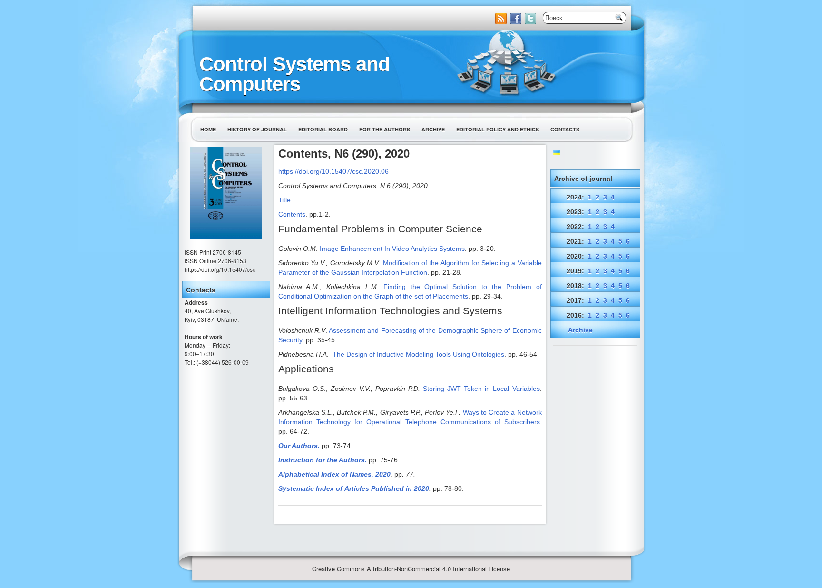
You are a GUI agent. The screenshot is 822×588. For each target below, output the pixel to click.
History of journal (257, 129)
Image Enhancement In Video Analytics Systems (392, 248)
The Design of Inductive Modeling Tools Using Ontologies (418, 354)
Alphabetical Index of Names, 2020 (334, 474)
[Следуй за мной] (531, 22)
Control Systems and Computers (294, 74)
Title (284, 200)
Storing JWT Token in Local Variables (481, 388)
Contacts (564, 129)
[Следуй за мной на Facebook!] (516, 22)
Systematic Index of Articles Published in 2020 (353, 488)
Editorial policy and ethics (497, 129)
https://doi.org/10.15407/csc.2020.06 (333, 171)
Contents (291, 214)
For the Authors (384, 129)
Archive (433, 129)
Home (208, 129)
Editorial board (323, 129)
